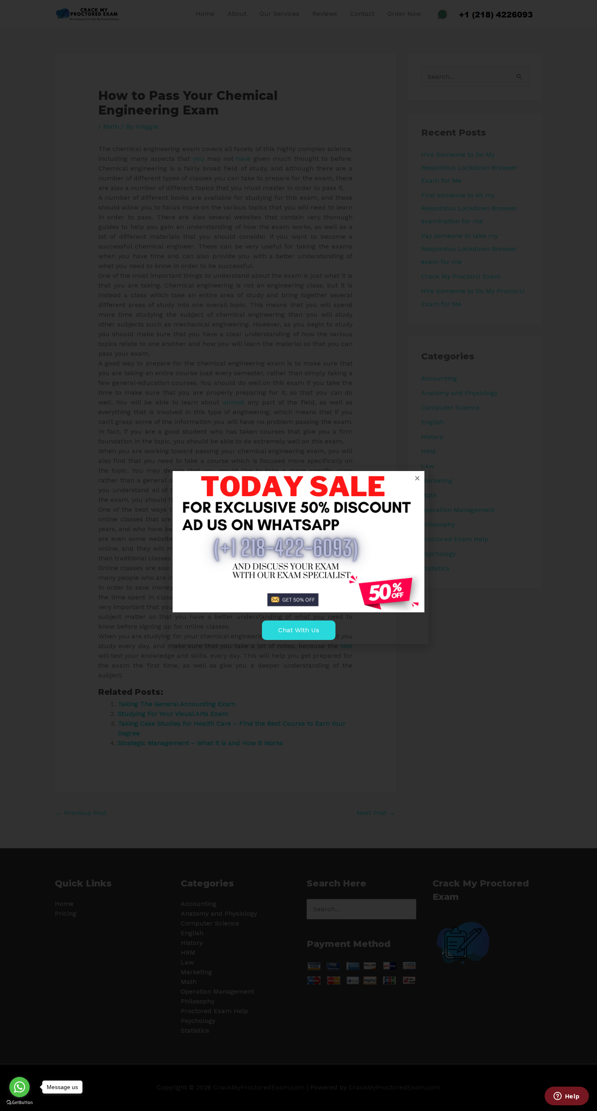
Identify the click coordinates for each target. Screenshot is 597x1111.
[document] (298, 555)
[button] (417, 478)
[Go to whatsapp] (19, 1087)
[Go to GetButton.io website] (19, 1102)
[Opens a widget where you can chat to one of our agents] (566, 1097)
